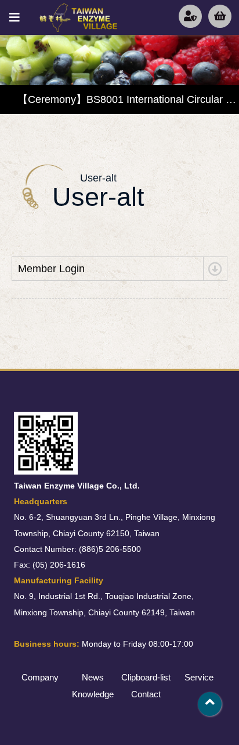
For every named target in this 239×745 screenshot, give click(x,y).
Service (198, 677)
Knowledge (93, 694)
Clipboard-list (146, 677)
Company (40, 677)
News (93, 677)
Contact (146, 694)
